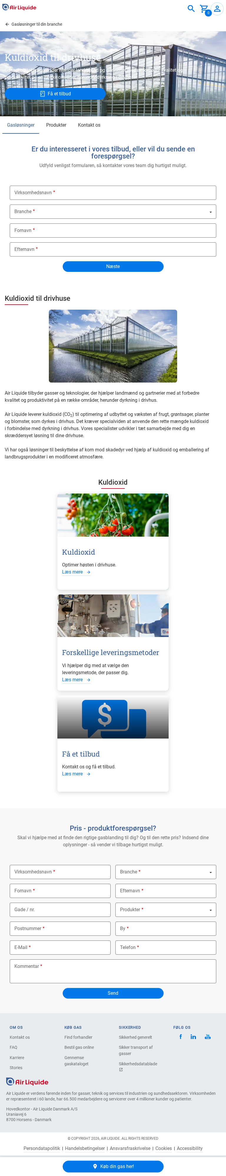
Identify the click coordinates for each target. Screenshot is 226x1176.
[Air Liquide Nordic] (207, 1037)
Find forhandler (78, 1037)
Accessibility (190, 1148)
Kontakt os (89, 125)
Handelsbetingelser (85, 1148)
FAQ (13, 1047)
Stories (16, 1067)
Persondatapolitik (42, 1148)
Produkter (56, 125)
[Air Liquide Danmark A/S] (19, 7)
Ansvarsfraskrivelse (130, 1148)
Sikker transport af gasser (136, 1050)
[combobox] (191, 8)
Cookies (163, 1148)
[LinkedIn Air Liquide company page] (193, 1037)
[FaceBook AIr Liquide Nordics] (181, 1037)
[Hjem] (27, 1081)
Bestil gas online (79, 1047)
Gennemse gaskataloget (76, 1060)
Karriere (17, 1057)
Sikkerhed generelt (135, 1037)
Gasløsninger (20, 125)
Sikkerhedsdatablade (138, 1063)
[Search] (191, 8)
